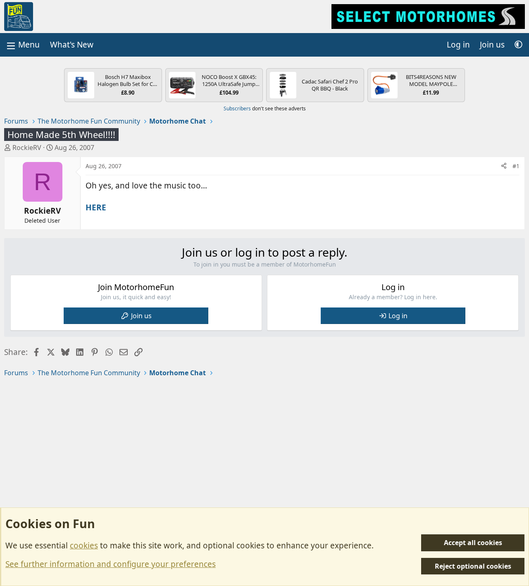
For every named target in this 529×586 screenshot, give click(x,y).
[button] (518, 45)
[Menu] (22, 45)
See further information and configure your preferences (110, 564)
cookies (84, 545)
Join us (141, 315)
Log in (397, 315)
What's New (71, 44)
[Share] (504, 166)
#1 (515, 166)
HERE (96, 207)
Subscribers (237, 108)
